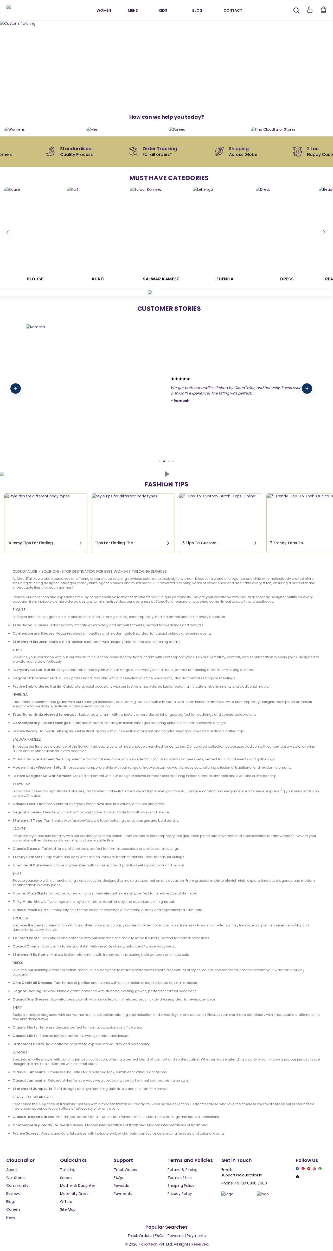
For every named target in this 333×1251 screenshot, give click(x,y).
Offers (66, 1201)
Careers (13, 1209)
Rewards (121, 1185)
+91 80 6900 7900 (251, 1183)
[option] (166, 23)
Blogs (11, 1201)
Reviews (13, 1193)
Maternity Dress (74, 1193)
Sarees (66, 1177)
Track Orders (125, 1169)
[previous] (15, 388)
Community (17, 1185)
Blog (197, 10)
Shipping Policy (181, 1185)
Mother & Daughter (77, 1185)
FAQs (118, 1177)
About (11, 1169)
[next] (307, 388)
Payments (123, 1193)
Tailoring (67, 1169)
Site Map (68, 1209)
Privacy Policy (180, 1193)
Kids (163, 10)
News (11, 1217)
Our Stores (15, 1177)
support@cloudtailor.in (241, 1175)
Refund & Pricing (182, 1169)
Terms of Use (180, 1177)
